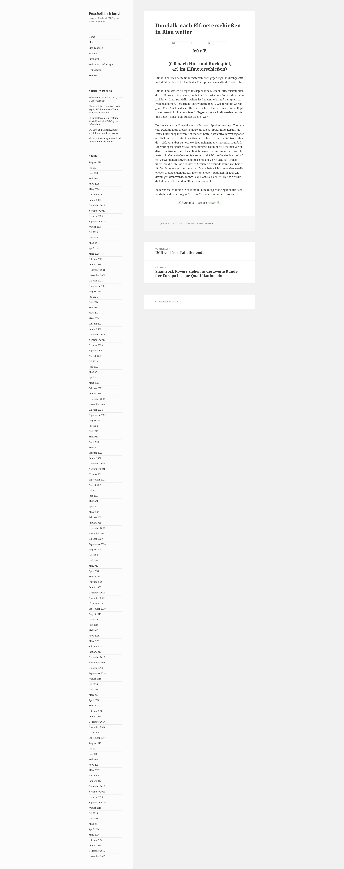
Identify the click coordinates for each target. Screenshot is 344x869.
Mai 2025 (93, 243)
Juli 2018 (93, 684)
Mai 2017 (93, 759)
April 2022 (94, 442)
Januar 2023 (95, 393)
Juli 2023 (93, 361)
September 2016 (97, 802)
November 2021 (97, 468)
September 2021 (97, 479)
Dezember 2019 (97, 592)
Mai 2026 (93, 178)
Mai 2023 (93, 372)
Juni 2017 (93, 754)
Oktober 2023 (96, 345)
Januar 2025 (95, 264)
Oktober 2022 (96, 409)
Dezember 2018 (97, 657)
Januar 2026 (95, 199)
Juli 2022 (93, 425)
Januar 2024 (95, 329)
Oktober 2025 (96, 216)
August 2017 (95, 743)
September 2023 (97, 350)
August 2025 (95, 226)
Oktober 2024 (96, 280)
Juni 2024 (93, 302)
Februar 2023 (96, 388)
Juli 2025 (93, 232)
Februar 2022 (96, 452)
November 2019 (97, 598)
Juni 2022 (93, 431)
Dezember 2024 (97, 269)
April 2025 (94, 248)
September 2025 (97, 221)
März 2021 (94, 511)
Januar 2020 (95, 587)
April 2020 (94, 571)
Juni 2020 (93, 560)
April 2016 (94, 829)
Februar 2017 (96, 775)
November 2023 (97, 339)
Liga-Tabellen (96, 47)
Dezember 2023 (97, 334)
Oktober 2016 (96, 797)
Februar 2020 (96, 581)
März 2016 (94, 834)
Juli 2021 (93, 490)
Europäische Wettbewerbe (199, 223)
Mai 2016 (93, 823)
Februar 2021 (96, 517)
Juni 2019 (93, 624)
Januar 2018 (95, 716)
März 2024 (94, 318)
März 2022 (94, 447)
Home (92, 36)
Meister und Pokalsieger (101, 64)
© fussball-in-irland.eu (166, 301)
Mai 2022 (93, 436)
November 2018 (97, 662)
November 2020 (97, 533)
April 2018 (94, 700)
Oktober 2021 (96, 474)
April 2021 (94, 506)
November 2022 (97, 404)
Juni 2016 (93, 818)
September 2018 (97, 673)
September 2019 (97, 608)
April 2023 (94, 377)
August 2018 (95, 678)
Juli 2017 (93, 748)
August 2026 (95, 162)
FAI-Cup (93, 53)
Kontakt (93, 75)
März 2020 (94, 576)
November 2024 (97, 275)
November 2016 (97, 791)
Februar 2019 (96, 646)
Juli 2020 (93, 555)
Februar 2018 (96, 711)
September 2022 (97, 415)
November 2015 (97, 856)
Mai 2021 (93, 501)
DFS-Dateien (95, 69)
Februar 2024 (96, 323)
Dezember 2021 (97, 463)
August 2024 (95, 291)
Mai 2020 (93, 565)
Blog (91, 42)
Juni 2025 (93, 237)
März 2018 (94, 705)
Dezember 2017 (97, 721)
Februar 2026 (96, 194)
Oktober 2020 (96, 538)
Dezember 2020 (97, 528)
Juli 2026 (93, 167)
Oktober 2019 (96, 603)
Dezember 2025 (97, 205)
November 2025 (97, 210)
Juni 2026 (93, 173)
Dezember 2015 (97, 850)
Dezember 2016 (97, 786)
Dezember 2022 (97, 399)
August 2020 (95, 549)
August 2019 (95, 614)
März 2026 (94, 189)
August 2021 (95, 485)
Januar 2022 (95, 458)
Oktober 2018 (96, 667)
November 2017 (97, 727)
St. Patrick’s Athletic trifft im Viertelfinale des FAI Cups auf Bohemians (104, 121)
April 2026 (94, 183)
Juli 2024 (93, 296)
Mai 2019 (93, 630)
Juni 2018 (93, 689)
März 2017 (94, 770)
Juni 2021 (93, 495)
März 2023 (94, 382)
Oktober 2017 (96, 732)
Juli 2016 (93, 813)
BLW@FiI (177, 223)
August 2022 (95, 420)
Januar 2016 (95, 845)
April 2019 (94, 635)
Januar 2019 (95, 651)
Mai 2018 (93, 694)
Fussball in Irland (104, 13)
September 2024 (97, 286)
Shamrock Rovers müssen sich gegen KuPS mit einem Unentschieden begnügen (104, 109)
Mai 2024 (93, 307)
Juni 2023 (93, 366)
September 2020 (97, 544)
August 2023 (95, 355)
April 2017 (94, 764)
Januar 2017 (95, 780)
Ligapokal (94, 58)
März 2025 (94, 253)
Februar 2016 (96, 840)
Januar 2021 (95, 522)
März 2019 (94, 641)
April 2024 (94, 312)
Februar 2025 (96, 259)
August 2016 (95, 807)
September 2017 (97, 737)
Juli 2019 (93, 619)
